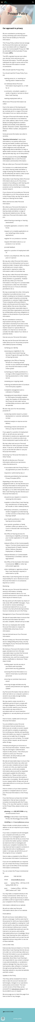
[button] (2, 2)
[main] (17, 14)
